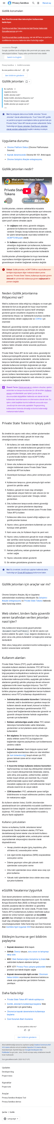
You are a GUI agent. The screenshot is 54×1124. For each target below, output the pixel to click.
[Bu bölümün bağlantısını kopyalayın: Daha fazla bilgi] (25, 993)
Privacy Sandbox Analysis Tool (14, 1098)
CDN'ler (38, 319)
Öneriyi (17, 951)
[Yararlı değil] (28, 70)
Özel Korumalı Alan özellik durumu (15, 37)
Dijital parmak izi (25, 387)
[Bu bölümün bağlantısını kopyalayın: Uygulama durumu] (31, 141)
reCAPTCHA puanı (15, 238)
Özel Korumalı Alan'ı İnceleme (20, 1019)
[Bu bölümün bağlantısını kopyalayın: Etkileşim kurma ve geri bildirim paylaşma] (17, 941)
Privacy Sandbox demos (11, 1102)
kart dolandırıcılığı (18, 755)
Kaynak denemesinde (16, 155)
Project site (6, 1087)
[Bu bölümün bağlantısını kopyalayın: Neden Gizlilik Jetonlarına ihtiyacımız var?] (25, 297)
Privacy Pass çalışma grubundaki (31, 967)
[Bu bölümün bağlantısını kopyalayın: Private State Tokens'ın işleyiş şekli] (4, 427)
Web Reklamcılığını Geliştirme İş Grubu (29, 959)
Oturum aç (46, 3)
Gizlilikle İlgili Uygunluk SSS (18, 927)
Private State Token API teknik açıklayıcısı (25, 999)
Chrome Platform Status (17, 147)
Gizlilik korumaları (12, 11)
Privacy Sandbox (8, 65)
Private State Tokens (33, 601)
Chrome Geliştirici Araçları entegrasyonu (24, 159)
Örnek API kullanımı (25, 573)
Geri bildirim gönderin (14, 75)
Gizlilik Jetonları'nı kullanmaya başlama (24, 1004)
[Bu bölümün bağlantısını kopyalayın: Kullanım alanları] (27, 658)
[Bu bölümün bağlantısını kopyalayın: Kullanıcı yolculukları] (28, 822)
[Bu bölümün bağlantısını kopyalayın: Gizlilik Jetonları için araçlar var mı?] (4, 588)
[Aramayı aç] (33, 3)
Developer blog (8, 1072)
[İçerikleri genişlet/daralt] (14, 88)
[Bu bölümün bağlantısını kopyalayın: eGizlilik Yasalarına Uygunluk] (44, 890)
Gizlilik (12, 1112)
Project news (7, 1076)
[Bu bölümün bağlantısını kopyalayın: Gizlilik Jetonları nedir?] (35, 169)
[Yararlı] (24, 70)
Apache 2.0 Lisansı (34, 1047)
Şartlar (4, 1112)
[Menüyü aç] (4, 3)
